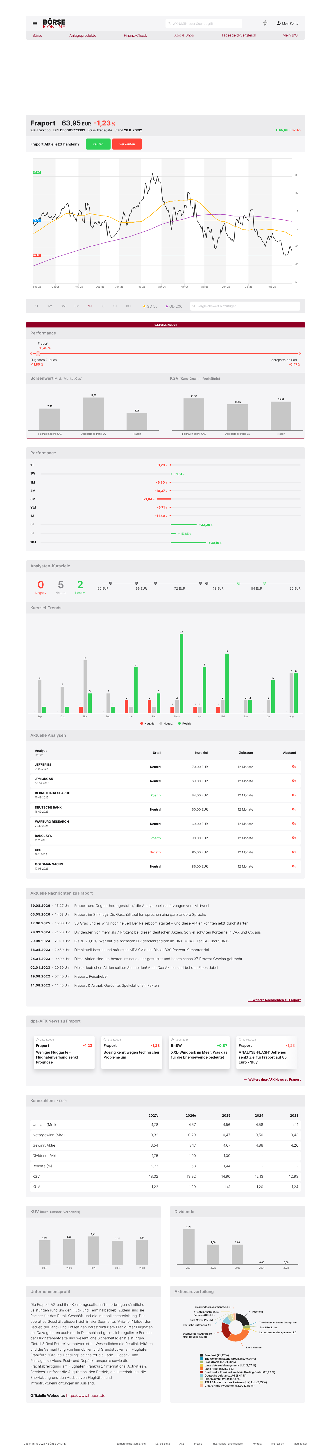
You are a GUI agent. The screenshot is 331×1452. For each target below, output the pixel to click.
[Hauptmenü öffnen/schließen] (34, 23)
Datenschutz (162, 1443)
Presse (198, 1443)
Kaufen (98, 144)
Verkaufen (127, 144)
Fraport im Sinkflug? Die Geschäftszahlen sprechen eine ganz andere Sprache (140, 914)
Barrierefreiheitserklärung (131, 1443)
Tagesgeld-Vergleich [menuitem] (238, 35)
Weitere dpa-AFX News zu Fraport (274, 1079)
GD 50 (152, 306)
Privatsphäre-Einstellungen (227, 1443)
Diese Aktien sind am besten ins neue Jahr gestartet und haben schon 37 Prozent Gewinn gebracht (158, 959)
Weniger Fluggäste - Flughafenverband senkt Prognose (57, 1057)
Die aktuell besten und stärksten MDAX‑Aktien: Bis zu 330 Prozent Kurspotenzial (141, 950)
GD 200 (175, 306)
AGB (181, 1443)
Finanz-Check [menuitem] (135, 35)
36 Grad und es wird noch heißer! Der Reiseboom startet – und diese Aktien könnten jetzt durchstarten (161, 923)
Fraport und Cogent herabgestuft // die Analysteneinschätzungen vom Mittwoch (142, 905)
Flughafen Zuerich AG (45, 360)
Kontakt (257, 1443)
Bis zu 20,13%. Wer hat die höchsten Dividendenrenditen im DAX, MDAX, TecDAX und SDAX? (151, 941)
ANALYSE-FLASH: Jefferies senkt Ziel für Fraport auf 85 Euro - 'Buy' (263, 1057)
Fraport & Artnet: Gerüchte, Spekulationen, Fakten (116, 985)
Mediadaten (300, 1443)
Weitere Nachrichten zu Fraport (276, 1000)
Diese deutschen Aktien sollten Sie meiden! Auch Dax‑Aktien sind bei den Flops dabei (146, 967)
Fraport (43, 343)
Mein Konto (290, 23)
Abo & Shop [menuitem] (184, 35)
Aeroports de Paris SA (286, 360)
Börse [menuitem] (37, 35)
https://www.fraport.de (85, 1395)
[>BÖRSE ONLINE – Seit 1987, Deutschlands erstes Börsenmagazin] (54, 23)
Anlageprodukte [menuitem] (82, 35)
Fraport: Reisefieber (91, 976)
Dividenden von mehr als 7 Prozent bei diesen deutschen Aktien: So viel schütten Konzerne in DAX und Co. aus (167, 932)
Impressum (277, 1443)
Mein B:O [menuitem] (290, 35)
